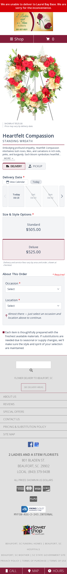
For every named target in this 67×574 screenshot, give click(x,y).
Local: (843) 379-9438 (33, 472)
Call (12, 571)
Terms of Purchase (34, 560)
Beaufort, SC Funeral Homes (24, 543)
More (7, 158)
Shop (19, 39)
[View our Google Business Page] (36, 446)
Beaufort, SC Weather (15, 555)
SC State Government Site (49, 555)
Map (35, 571)
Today (36, 181)
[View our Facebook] (30, 446)
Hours (57, 571)
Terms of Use (57, 560)
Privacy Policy (10, 560)
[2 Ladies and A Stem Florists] (33, 30)
